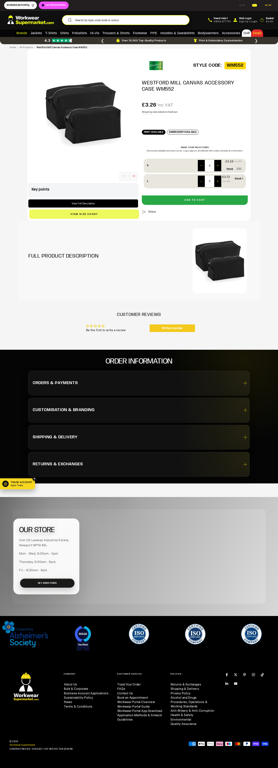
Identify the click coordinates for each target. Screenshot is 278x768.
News (68, 702)
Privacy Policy (180, 693)
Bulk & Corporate (76, 689)
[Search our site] (69, 20)
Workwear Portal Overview (136, 702)
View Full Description (83, 203)
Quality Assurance (184, 724)
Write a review (172, 328)
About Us (70, 684)
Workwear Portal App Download (139, 711)
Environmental (181, 720)
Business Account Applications (86, 693)
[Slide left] (124, 176)
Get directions (47, 583)
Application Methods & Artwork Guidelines (139, 717)
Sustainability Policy (78, 698)
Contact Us (125, 693)
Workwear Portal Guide (133, 707)
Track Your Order (129, 684)
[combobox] (130, 20)
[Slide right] (133, 176)
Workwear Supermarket (22, 745)
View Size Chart (84, 214)
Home (12, 47)
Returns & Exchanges (186, 684)
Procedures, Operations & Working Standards (189, 704)
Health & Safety (182, 715)
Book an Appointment (132, 698)
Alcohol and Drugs (184, 698)
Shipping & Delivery (185, 689)
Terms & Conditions (78, 707)
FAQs (121, 689)
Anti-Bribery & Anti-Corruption (192, 711)
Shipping (147, 112)
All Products (26, 47)
